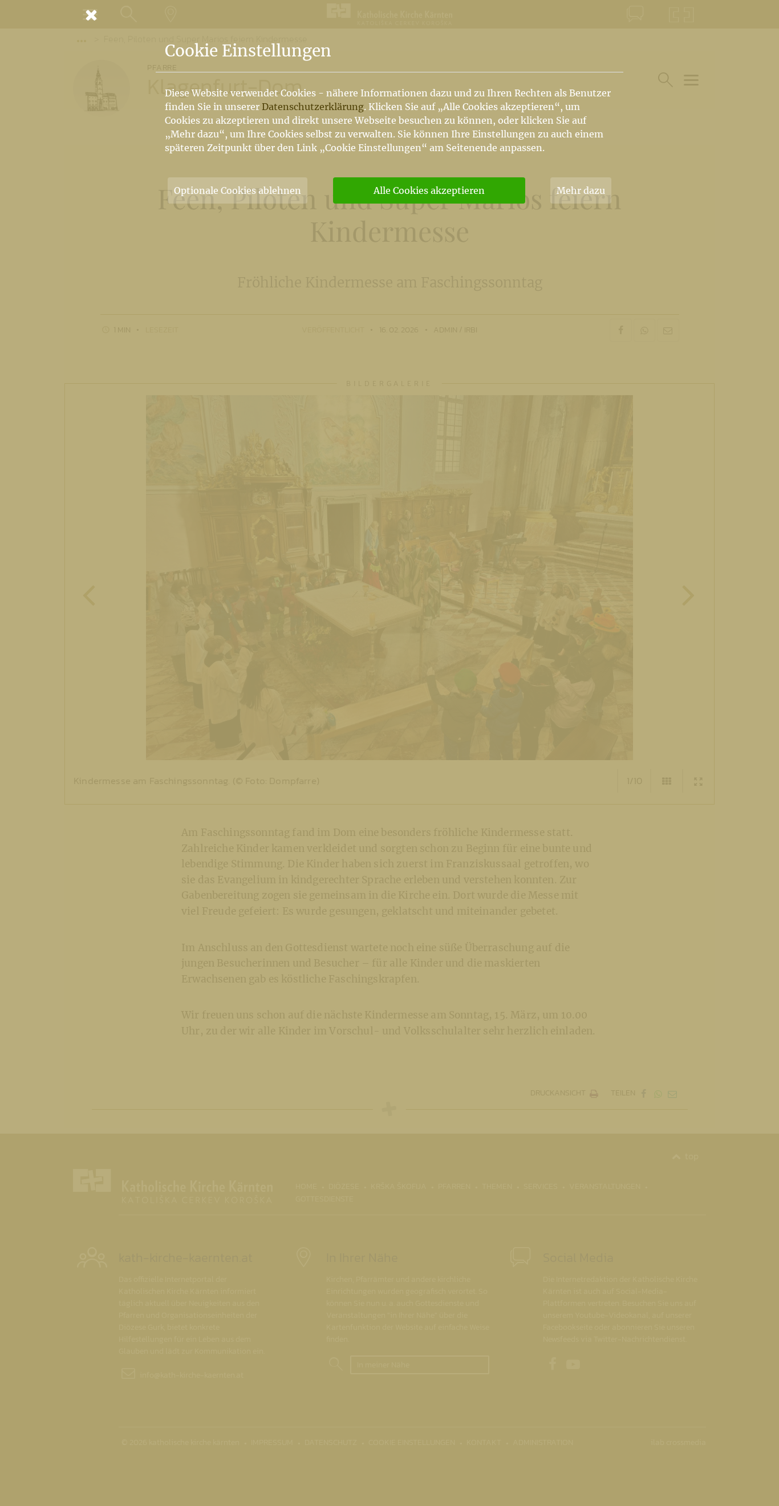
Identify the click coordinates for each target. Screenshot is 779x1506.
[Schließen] (389, 15)
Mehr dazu (581, 190)
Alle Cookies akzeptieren (429, 190)
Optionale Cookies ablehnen (237, 190)
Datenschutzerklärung (313, 106)
